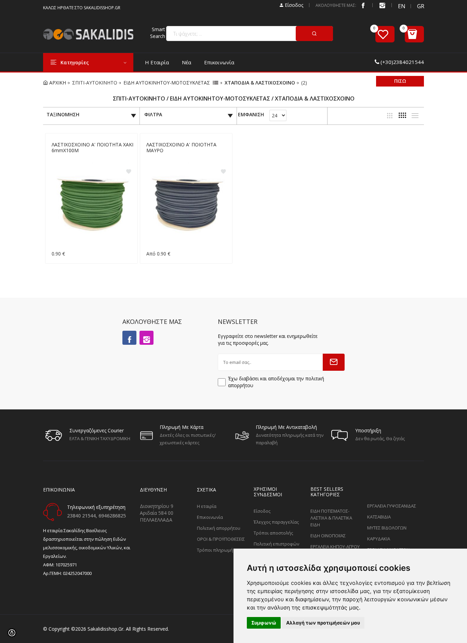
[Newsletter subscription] (334, 362)
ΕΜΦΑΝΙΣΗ (251, 115)
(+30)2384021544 (402, 61)
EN (401, 6)
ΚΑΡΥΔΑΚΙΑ (378, 539)
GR (420, 6)
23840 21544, (82, 515)
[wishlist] (385, 34)
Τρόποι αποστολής (273, 533)
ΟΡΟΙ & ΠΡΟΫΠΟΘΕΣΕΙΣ (221, 539)
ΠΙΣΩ (400, 81)
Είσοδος (293, 5)
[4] (402, 115)
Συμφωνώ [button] (263, 623)
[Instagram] (146, 338)
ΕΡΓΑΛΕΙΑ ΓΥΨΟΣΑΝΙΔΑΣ (391, 506)
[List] (415, 115)
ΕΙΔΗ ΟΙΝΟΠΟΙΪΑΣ (328, 536)
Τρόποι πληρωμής (216, 550)
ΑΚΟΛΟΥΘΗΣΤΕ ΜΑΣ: (336, 5)
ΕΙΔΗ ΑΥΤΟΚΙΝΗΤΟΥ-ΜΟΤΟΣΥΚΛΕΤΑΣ (166, 82)
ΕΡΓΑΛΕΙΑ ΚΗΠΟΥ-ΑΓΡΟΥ (335, 546)
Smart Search (157, 32)
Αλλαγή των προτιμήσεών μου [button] (323, 623)
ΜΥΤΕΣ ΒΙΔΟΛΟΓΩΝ (386, 528)
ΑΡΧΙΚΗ (57, 82)
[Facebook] (363, 5)
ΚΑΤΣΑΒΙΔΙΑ (379, 517)
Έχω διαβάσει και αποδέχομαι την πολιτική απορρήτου (276, 382)
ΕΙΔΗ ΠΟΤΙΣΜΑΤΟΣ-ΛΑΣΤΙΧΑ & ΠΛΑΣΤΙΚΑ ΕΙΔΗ (331, 518)
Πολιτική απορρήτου (218, 528)
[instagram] (382, 5)
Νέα (186, 62)
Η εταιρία (157, 62)
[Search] (314, 33)
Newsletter (237, 321)
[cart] (414, 34)
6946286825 (112, 515)
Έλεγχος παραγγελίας (276, 522)
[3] (389, 115)
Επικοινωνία (219, 62)
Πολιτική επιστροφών (276, 544)
